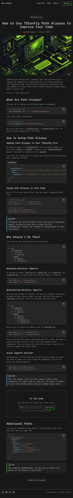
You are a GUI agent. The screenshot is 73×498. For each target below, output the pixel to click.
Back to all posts (37, 480)
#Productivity (36, 17)
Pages (55, 3)
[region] (36, 173)
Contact (67, 3)
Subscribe (49, 407)
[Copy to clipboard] (64, 109)
